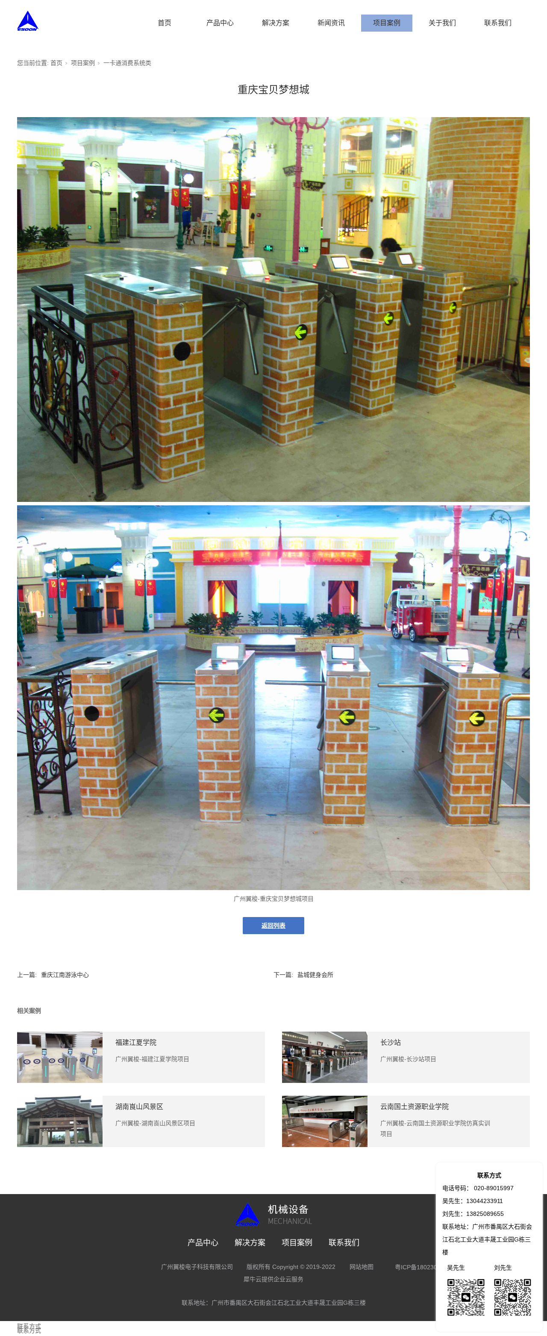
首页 (164, 23)
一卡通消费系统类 (127, 62)
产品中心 (220, 23)
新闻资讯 (331, 23)
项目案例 (386, 23)
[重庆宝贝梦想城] (273, 499)
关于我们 (442, 23)
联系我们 (498, 23)
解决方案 (275, 23)
